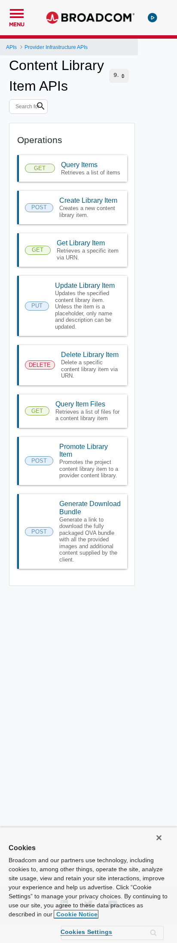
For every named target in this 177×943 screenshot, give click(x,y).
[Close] (159, 837)
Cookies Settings (87, 931)
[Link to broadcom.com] (90, 17)
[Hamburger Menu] (17, 12)
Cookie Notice (76, 914)
